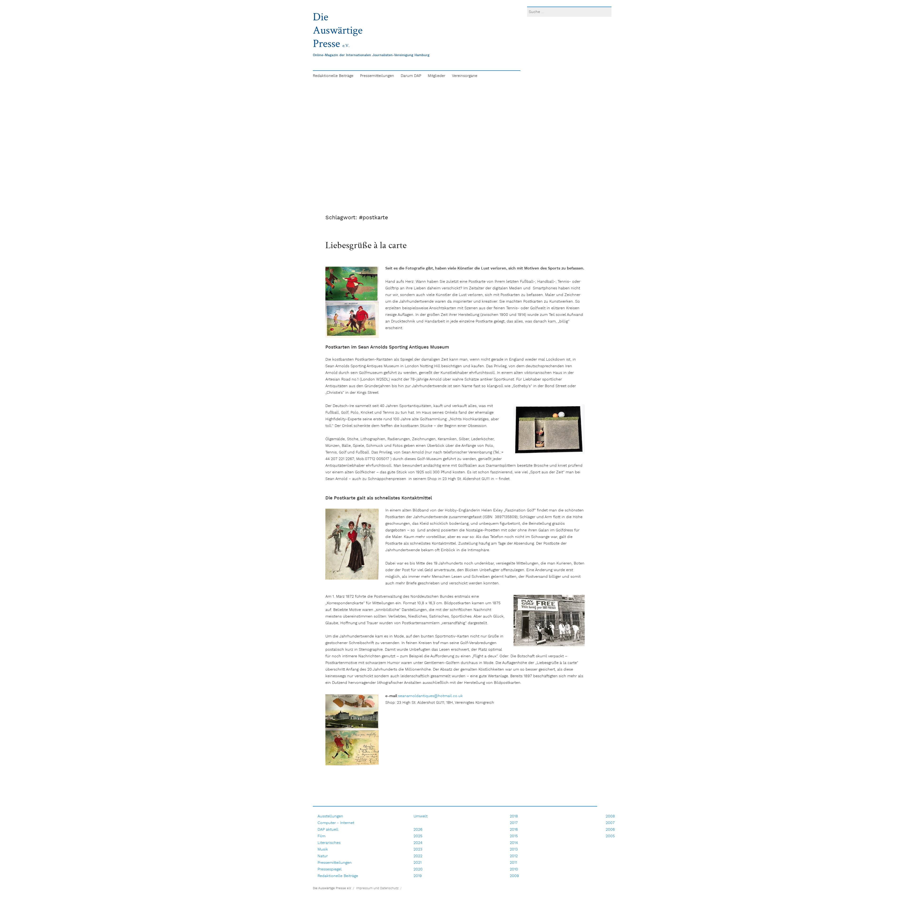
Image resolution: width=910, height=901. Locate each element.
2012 (514, 856)
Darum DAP (411, 75)
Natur (323, 856)
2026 (418, 829)
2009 (514, 876)
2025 (418, 836)
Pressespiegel (330, 869)
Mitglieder (436, 75)
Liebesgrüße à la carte (366, 245)
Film (321, 836)
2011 (513, 862)
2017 (514, 822)
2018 (514, 816)
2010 (514, 869)
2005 (610, 836)
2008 (610, 816)
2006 (610, 829)
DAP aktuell (328, 829)
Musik (323, 849)
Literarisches (329, 842)
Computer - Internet (336, 822)
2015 (514, 836)
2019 (418, 876)
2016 (514, 829)
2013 (514, 849)
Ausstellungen (330, 816)
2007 (610, 822)
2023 (418, 849)
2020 (418, 869)
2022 (418, 856)
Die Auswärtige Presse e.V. (332, 888)
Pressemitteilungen (377, 75)
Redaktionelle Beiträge (333, 75)
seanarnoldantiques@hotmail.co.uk (430, 696)
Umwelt (421, 816)
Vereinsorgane (464, 75)
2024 (418, 842)
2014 (514, 842)
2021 (418, 862)
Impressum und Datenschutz (377, 888)
